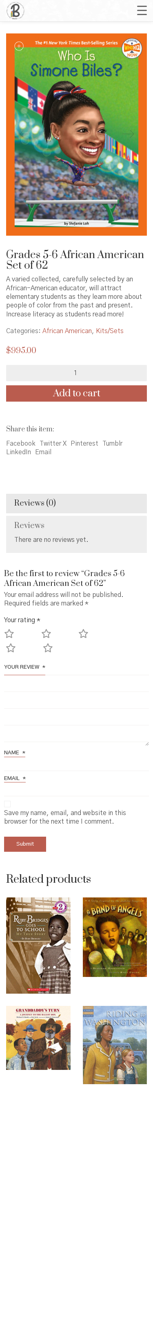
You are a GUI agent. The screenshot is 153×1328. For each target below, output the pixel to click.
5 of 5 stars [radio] (60, 651)
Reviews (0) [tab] (35, 503)
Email (43, 452)
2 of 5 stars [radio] (58, 637)
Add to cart (76, 393)
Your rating (22, 620)
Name (14, 753)
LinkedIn (18, 452)
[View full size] (18, 46)
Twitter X (53, 443)
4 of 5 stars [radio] (23, 651)
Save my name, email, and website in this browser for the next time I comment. (65, 817)
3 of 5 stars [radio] (95, 637)
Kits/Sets (110, 331)
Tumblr (112, 443)
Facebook (20, 443)
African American (67, 331)
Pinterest (84, 443)
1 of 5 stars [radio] (21, 637)
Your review (24, 667)
